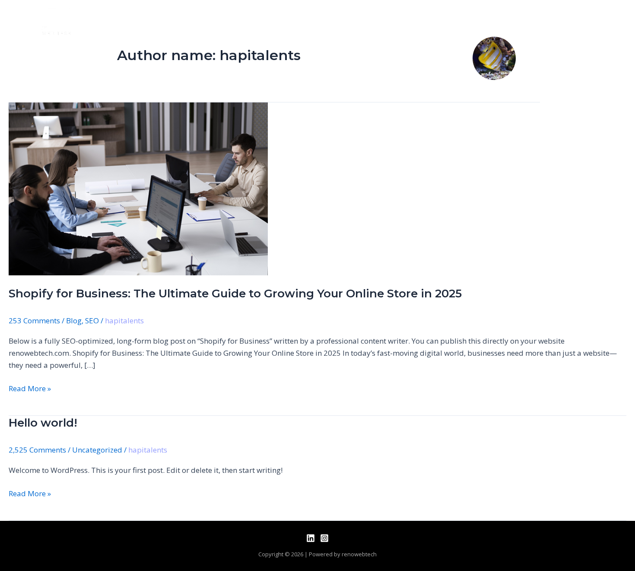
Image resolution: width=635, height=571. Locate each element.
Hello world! (43, 423)
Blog (74, 320)
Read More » (30, 388)
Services (379, 21)
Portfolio (432, 21)
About (334, 21)
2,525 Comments (37, 450)
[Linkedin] (310, 538)
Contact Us (490, 21)
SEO (92, 320)
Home (293, 21)
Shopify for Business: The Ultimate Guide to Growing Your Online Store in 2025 (235, 293)
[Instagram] (324, 538)
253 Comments (34, 320)
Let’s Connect (560, 21)
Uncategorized (97, 450)
